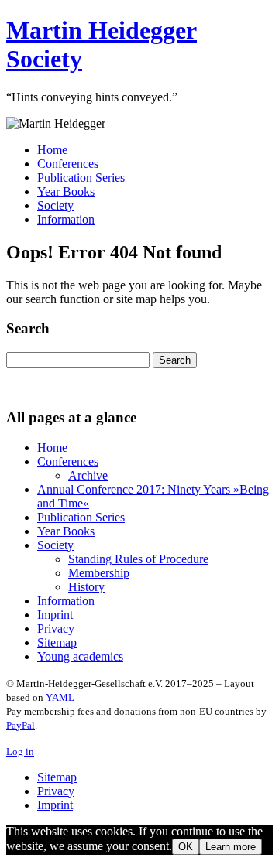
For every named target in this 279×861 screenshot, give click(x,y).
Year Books (66, 191)
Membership (98, 572)
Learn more (230, 846)
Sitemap (57, 642)
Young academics (80, 656)
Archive (88, 475)
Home (52, 149)
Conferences (67, 163)
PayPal (20, 725)
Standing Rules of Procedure (138, 558)
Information (66, 219)
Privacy (55, 628)
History (86, 586)
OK (185, 846)
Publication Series (81, 177)
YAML (60, 697)
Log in (20, 751)
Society (55, 205)
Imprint (55, 614)
